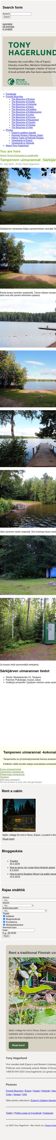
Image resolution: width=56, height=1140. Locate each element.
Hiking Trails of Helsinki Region (27, 138)
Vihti (24, 1094)
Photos (9, 130)
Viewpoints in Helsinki (22, 143)
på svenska (8, 26)
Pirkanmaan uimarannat (12, 774)
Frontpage (11, 94)
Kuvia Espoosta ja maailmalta (23, 155)
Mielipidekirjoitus (14, 925)
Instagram (48, 1113)
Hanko (36, 1091)
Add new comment (9, 779)
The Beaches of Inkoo (22, 107)
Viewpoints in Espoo (21, 140)
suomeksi (7, 24)
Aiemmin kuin (10, 927)
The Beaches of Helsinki (23, 104)
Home (3, 155)
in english (7, 29)
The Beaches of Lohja (22, 114)
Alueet (6, 903)
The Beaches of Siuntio (23, 122)
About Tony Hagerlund (17, 145)
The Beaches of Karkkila (23, 109)
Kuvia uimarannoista (10, 769)
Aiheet (6, 897)
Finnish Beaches (14, 96)
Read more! (9, 839)
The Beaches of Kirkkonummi (26, 112)
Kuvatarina (11, 922)
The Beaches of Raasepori (25, 120)
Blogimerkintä (13, 919)
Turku (9, 1094)
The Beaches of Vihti (22, 127)
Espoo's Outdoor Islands (43, 1100)
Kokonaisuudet (10, 908)
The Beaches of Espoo (23, 99)
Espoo (28, 1091)
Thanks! (14, 861)
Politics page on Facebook (27, 1113)
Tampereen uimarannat (12, 772)
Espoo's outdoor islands (23, 132)
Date (5, 930)
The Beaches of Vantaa (23, 125)
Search (6, 13)
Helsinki (46, 1091)
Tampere (4, 777)
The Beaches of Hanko (23, 102)
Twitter (9, 1113)
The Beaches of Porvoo (23, 117)
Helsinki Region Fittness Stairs (27, 135)
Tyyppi (6, 913)
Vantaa (17, 1094)
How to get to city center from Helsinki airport (32, 867)
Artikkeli (10, 916)
